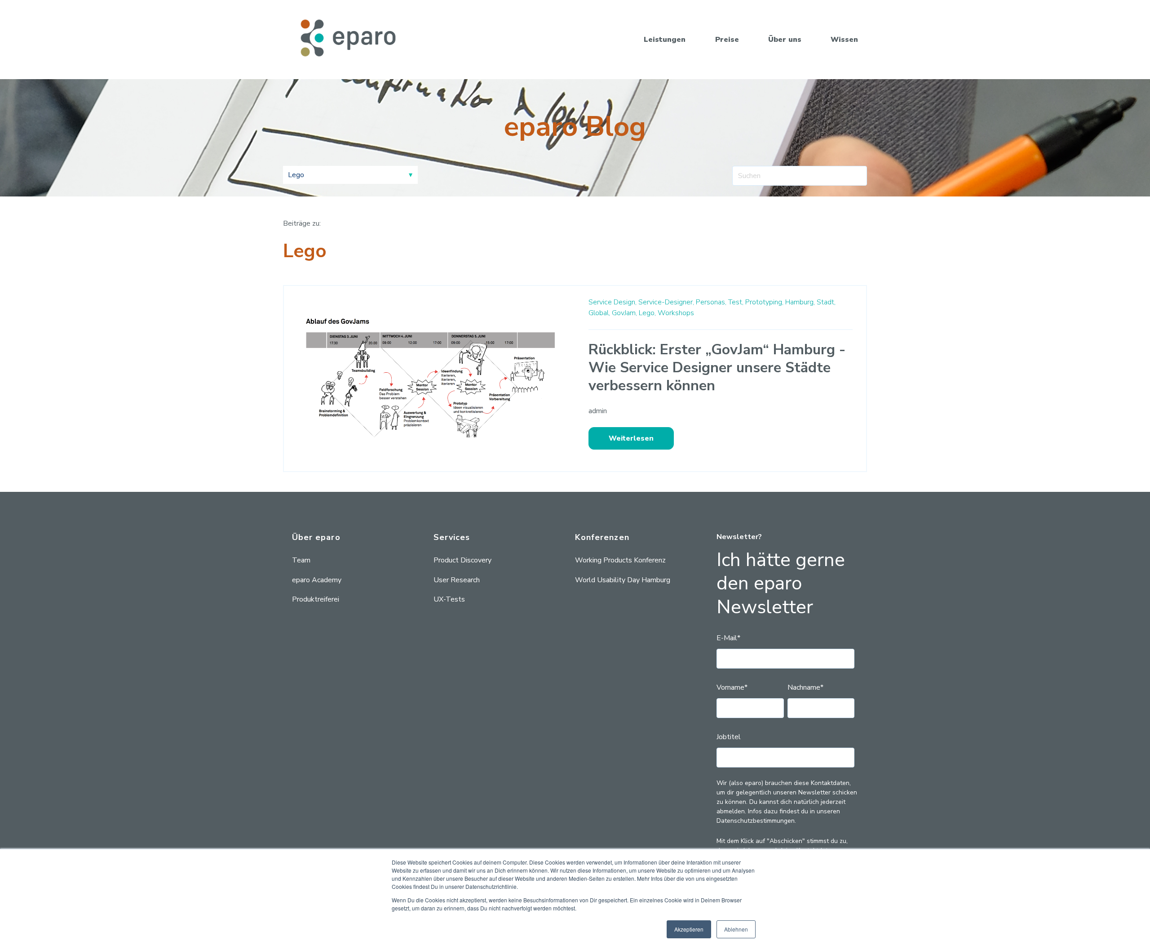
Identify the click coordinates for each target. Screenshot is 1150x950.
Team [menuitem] (301, 560)
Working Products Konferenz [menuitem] (620, 560)
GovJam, (624, 313)
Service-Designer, (666, 302)
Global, (599, 313)
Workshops (676, 313)
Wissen (844, 40)
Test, (735, 302)
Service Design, (612, 302)
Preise (727, 40)
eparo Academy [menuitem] (316, 580)
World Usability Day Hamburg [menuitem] (622, 580)
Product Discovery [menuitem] (462, 560)
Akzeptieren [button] (688, 929)
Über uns (784, 40)
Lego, (647, 313)
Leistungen (665, 40)
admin (597, 411)
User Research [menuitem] (456, 580)
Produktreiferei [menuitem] (315, 599)
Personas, (711, 302)
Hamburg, (800, 302)
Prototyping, (764, 302)
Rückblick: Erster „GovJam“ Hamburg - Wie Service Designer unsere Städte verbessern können (716, 367)
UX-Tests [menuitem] (449, 599)
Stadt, (826, 302)
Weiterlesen (631, 438)
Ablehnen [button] (736, 929)
